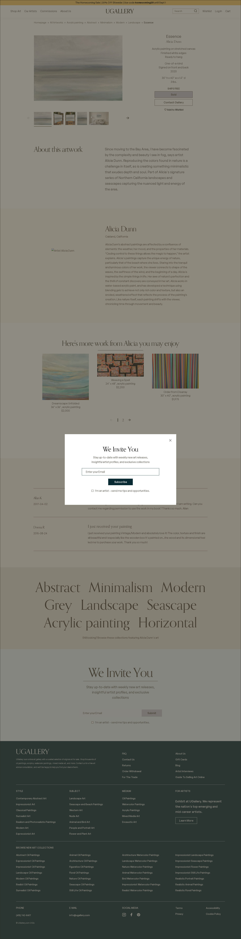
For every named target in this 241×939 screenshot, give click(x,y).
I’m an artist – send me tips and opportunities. (122, 490)
